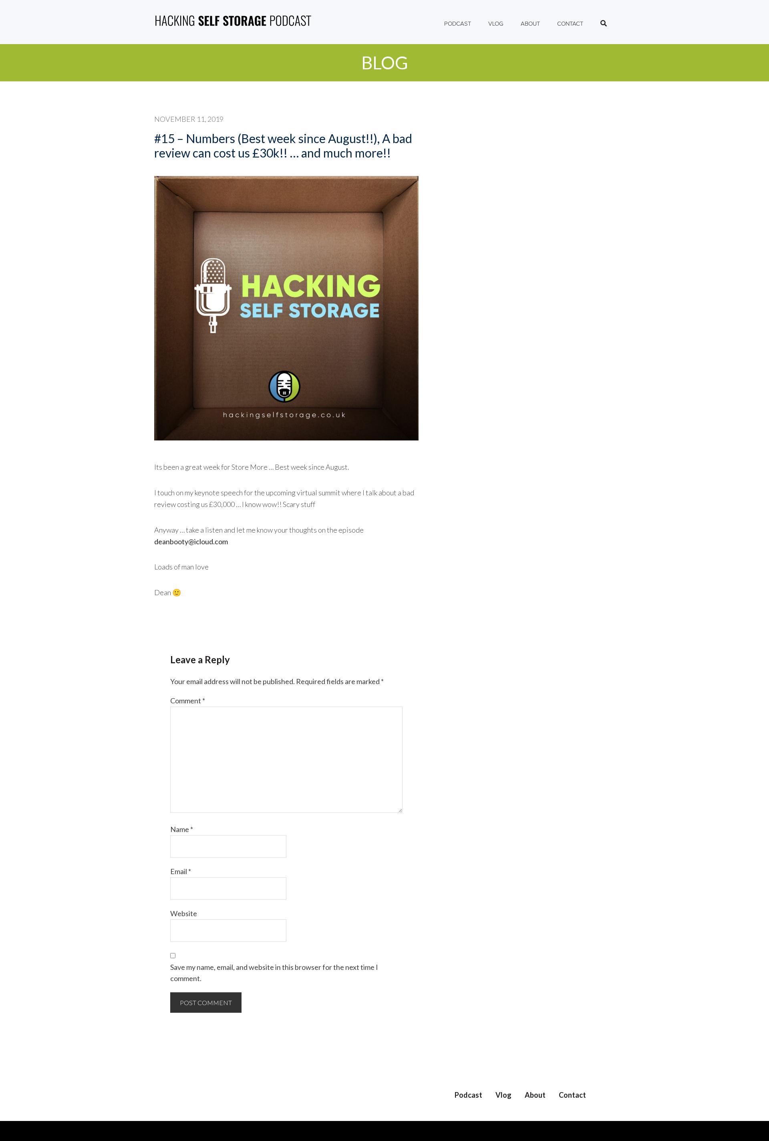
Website (183, 913)
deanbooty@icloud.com (191, 541)
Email (180, 871)
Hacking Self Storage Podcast (233, 22)
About (535, 1095)
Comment (187, 700)
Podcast (468, 1095)
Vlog (503, 1095)
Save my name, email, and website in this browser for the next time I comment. (274, 973)
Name (181, 829)
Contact (572, 1095)
